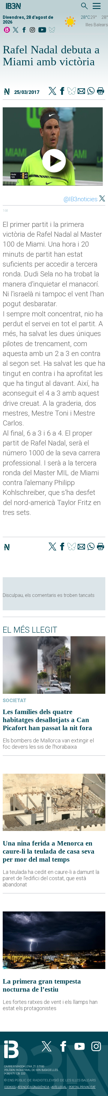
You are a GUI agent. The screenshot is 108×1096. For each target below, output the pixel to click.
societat (14, 700)
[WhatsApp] (91, 91)
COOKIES (10, 1087)
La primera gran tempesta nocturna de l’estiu (42, 985)
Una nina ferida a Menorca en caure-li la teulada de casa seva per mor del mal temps (48, 851)
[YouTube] (42, 30)
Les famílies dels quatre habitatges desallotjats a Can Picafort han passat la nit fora (47, 720)
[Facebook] (24, 30)
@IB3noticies (81, 199)
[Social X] (16, 30)
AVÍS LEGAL (59, 1087)
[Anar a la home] (7, 30)
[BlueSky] (53, 30)
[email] (81, 91)
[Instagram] (32, 30)
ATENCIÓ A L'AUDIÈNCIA (33, 1087)
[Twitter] (52, 91)
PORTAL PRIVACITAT (82, 1087)
